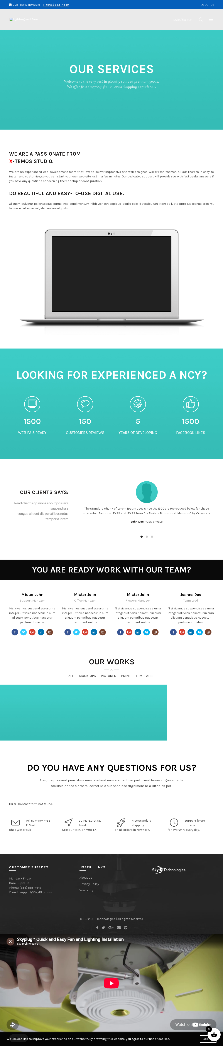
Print (126, 676)
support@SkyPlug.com (35, 892)
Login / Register (182, 19)
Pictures (108, 676)
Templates (145, 676)
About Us (207, 4)
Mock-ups (87, 676)
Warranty (86, 890)
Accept (208, 1039)
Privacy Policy (89, 884)
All (71, 676)
